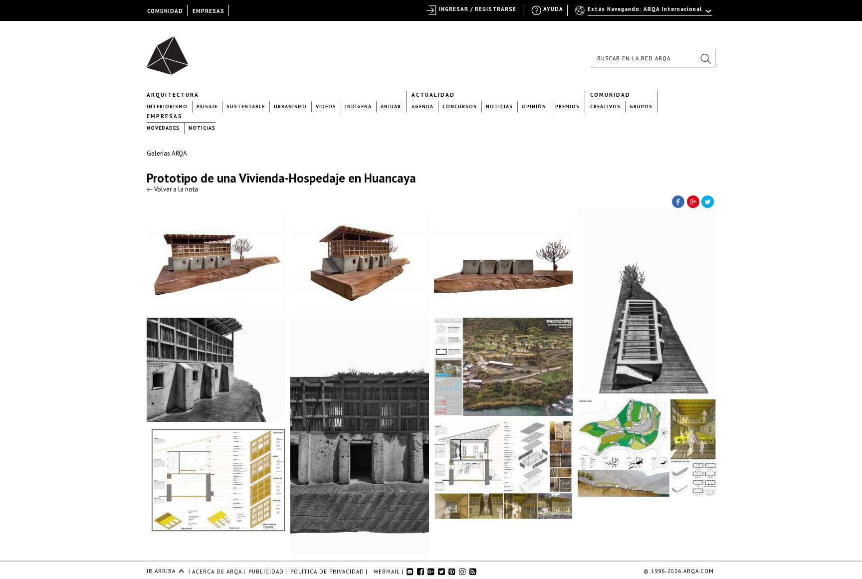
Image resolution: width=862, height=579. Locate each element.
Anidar (391, 106)
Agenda (422, 106)
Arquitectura (173, 94)
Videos (326, 106)
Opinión (534, 106)
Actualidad (433, 94)
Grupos (641, 106)
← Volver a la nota (172, 189)
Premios (567, 106)
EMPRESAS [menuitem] (208, 10)
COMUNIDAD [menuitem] (165, 10)
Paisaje (207, 106)
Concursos (459, 106)
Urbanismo (290, 106)
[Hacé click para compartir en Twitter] (707, 200)
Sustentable (245, 106)
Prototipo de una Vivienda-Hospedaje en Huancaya (281, 178)
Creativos (605, 106)
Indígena (358, 106)
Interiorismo (167, 106)
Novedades (163, 128)
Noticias (499, 106)
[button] (705, 58)
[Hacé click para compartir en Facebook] (677, 200)
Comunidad (610, 94)
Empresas (165, 116)
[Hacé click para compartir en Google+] (692, 200)
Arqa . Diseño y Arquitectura (170, 50)
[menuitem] (644, 13)
